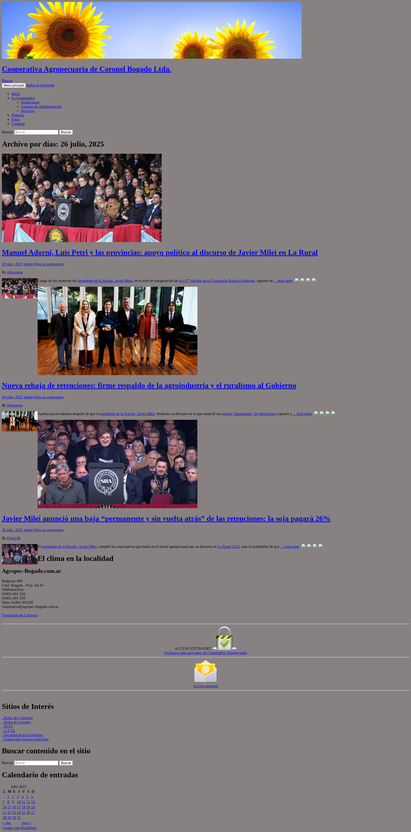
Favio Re (14, 538)
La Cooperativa (23, 98)
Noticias (17, 115)
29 (9, 818)
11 (23, 802)
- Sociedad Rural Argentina (22, 735)
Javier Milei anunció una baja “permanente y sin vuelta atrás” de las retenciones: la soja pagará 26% (166, 518)
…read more (283, 281)
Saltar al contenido (40, 85)
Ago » (26, 823)
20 (33, 807)
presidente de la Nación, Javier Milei (105, 281)
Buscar (7, 81)
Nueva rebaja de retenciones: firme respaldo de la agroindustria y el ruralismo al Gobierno (149, 385)
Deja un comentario (49, 264)
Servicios (28, 111)
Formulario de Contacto (20, 615)
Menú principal (14, 85)
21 (4, 812)
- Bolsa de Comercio (17, 718)
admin (28, 264)
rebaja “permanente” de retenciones (249, 414)
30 (14, 818)
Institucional (30, 102)
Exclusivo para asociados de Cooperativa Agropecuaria (205, 653)
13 (33, 802)
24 (19, 812)
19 (28, 807)
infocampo (15, 272)
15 (9, 807)
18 (23, 807)
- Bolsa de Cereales (16, 722)
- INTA (7, 726)
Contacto (18, 124)
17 (19, 807)
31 (19, 818)
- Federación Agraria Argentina (25, 739)
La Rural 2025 (229, 547)
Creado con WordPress (19, 828)
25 (23, 812)
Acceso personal (205, 686)
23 (14, 812)
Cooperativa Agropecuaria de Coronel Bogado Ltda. (86, 69)
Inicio (15, 94)
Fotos (15, 119)
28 (4, 818)
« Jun (7, 823)
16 (14, 807)
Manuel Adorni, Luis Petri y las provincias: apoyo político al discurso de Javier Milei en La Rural (160, 252)
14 (4, 807)
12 (28, 802)
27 (33, 812)
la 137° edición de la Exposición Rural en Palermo (217, 281)
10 (19, 802)
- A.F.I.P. (8, 731)
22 (9, 812)
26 (28, 812)
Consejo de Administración (41, 107)
